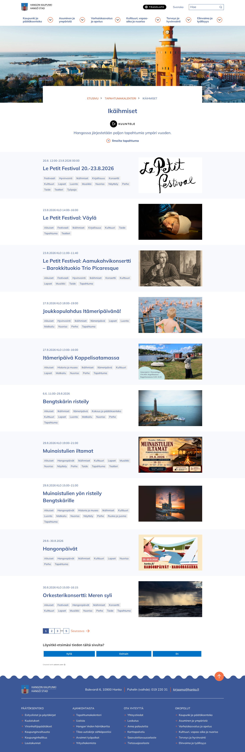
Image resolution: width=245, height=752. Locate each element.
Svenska (178, 7)
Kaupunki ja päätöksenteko (32, 20)
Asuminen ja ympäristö (67, 20)
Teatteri (58, 189)
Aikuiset (49, 227)
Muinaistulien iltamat (68, 451)
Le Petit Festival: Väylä (69, 218)
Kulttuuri (49, 183)
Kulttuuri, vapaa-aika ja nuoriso (137, 20)
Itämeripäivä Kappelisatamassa (81, 357)
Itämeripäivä (97, 320)
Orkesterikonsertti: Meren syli (77, 595)
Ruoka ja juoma (117, 516)
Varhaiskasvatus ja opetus (101, 20)
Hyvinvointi (65, 178)
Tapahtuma (51, 233)
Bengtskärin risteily (66, 401)
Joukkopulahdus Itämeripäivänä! (82, 311)
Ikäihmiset (82, 178)
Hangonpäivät (66, 460)
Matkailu (49, 326)
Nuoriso (100, 183)
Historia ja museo (68, 367)
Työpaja (71, 189)
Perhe (125, 183)
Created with (53, 664)
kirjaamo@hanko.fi (186, 689)
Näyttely (113, 183)
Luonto (74, 183)
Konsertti (114, 178)
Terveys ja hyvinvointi (173, 20)
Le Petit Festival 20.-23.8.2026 (78, 168)
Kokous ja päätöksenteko (106, 411)
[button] (69, 654)
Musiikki (87, 183)
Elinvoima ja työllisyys (204, 20)
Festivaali (49, 178)
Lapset (62, 183)
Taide (47, 189)
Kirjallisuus (98, 178)
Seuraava (77, 631)
